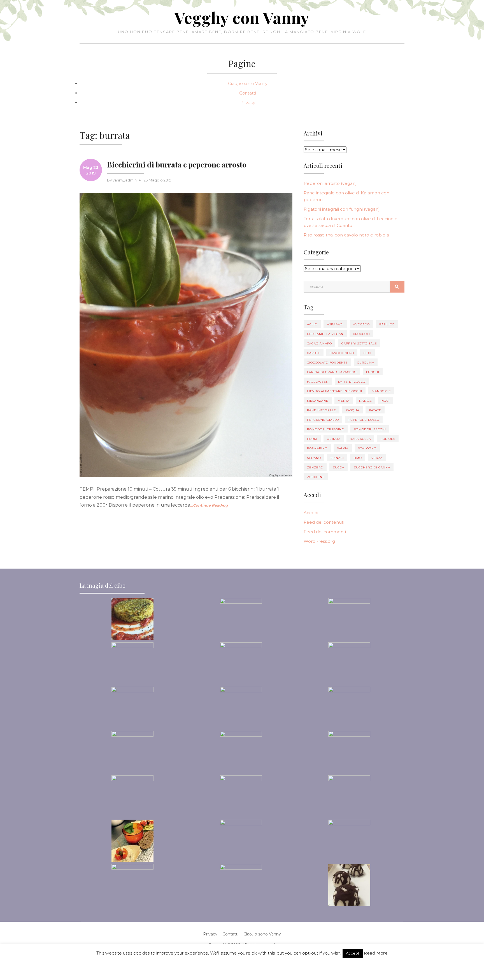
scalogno (367, 448)
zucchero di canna (372, 467)
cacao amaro (319, 343)
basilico (387, 324)
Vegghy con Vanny (242, 17)
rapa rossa (360, 439)
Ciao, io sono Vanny (247, 83)
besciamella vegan (325, 334)
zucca (338, 467)
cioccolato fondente (327, 362)
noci (385, 401)
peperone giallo (323, 420)
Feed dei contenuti (324, 522)
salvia (342, 448)
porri (312, 439)
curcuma (365, 362)
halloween (318, 381)
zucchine (316, 477)
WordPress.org (319, 541)
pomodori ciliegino (325, 429)
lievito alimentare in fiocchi (334, 391)
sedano (314, 458)
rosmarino (317, 448)
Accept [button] (352, 953)
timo (357, 458)
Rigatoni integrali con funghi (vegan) (342, 209)
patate (375, 410)
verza (377, 458)
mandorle (381, 391)
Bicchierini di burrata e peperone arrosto (176, 164)
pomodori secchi (370, 429)
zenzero (315, 467)
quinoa (333, 439)
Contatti (247, 93)
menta (344, 401)
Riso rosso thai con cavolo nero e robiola (346, 235)
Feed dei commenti (325, 531)
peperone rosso (363, 420)
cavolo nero (342, 353)
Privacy (247, 102)
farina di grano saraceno (332, 372)
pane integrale (321, 410)
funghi (372, 372)
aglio (312, 324)
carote (313, 353)
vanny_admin (125, 180)
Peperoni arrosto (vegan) (330, 183)
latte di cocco (352, 381)
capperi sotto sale (359, 343)
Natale (365, 401)
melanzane (317, 401)
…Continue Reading (209, 505)
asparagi (335, 324)
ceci (367, 353)
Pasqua (352, 410)
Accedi (311, 512)
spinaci (337, 458)
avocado (361, 324)
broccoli (361, 334)
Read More (376, 953)
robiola (387, 439)
